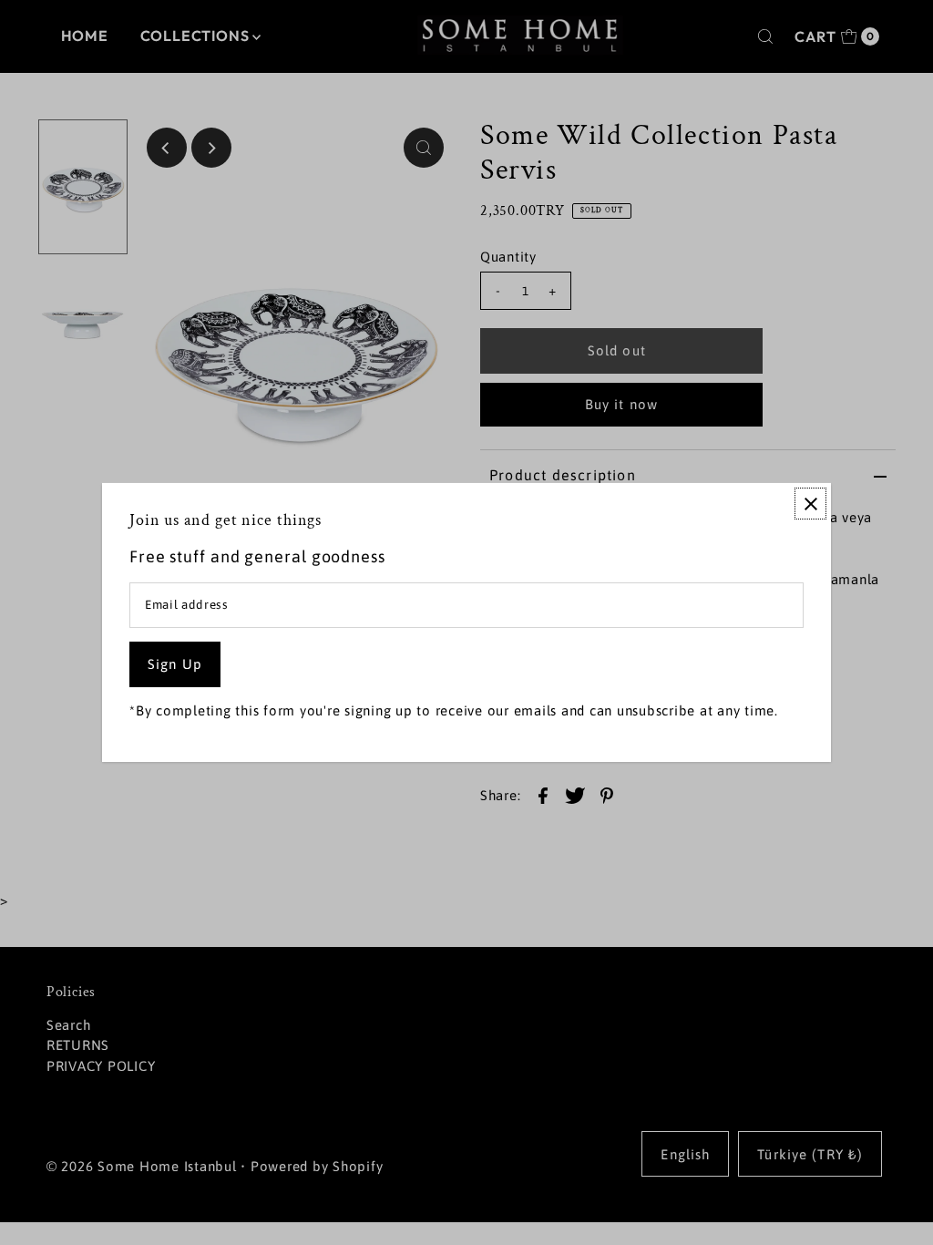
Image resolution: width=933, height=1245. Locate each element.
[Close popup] (810, 504)
